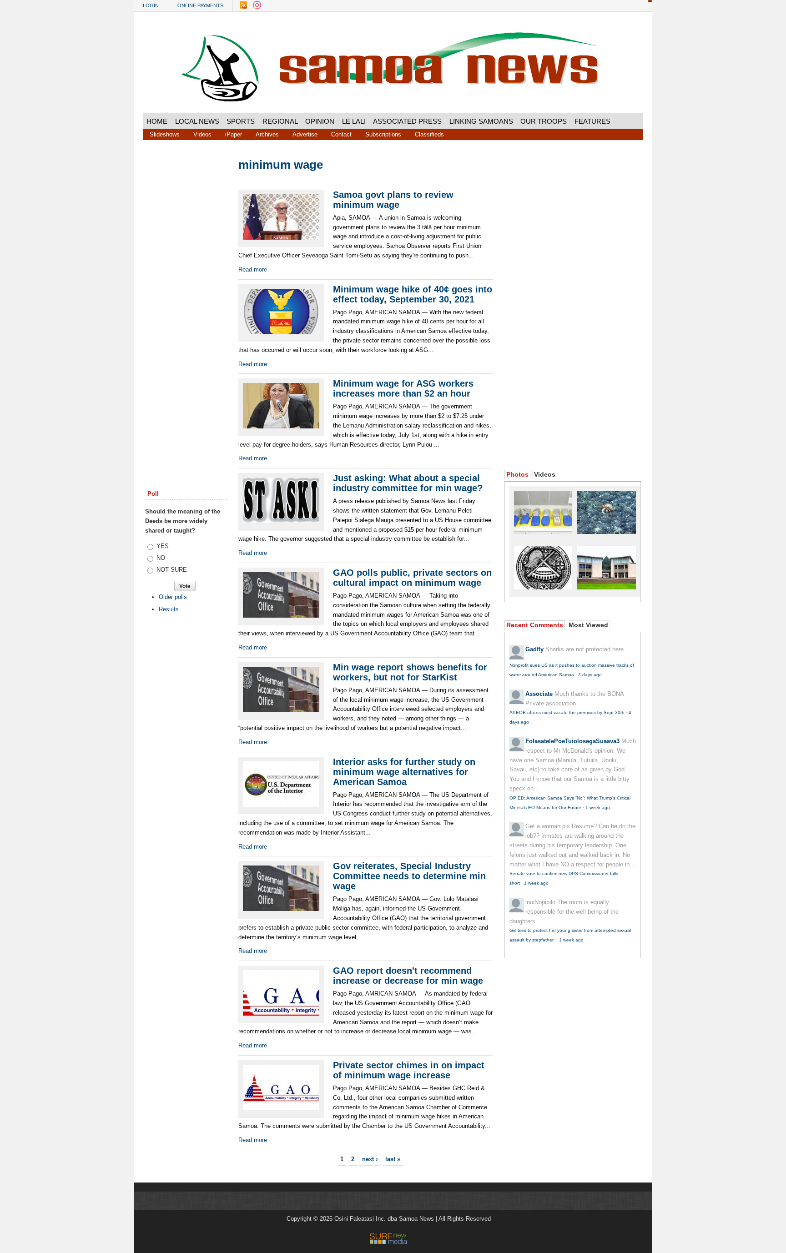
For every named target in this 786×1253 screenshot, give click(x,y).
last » (392, 1159)
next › (370, 1159)
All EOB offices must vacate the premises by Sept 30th (567, 712)
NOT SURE (171, 569)
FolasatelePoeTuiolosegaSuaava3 (572, 741)
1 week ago (597, 807)
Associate (539, 693)
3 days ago (590, 674)
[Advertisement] (186, 297)
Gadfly (534, 649)
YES (162, 546)
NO (160, 557)
